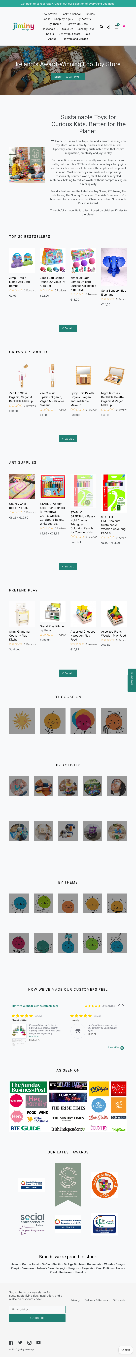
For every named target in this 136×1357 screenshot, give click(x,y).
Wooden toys (19, 803)
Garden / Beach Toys (117, 852)
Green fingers (93, 960)
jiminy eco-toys (26, 1349)
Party (83, 737)
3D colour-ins (92, 850)
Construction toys (68, 805)
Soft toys (68, 847)
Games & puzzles (19, 852)
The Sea (68, 960)
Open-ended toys (92, 922)
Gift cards (119, 1300)
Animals (68, 920)
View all (68, 328)
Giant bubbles (92, 805)
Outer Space (43, 960)
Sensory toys (19, 920)
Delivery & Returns (96, 1300)
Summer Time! (22, 740)
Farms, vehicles (19, 962)
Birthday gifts (114, 740)
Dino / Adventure (43, 922)
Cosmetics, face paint (117, 808)
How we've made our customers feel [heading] (35, 1005)
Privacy (75, 1300)
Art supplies (43, 805)
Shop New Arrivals (67, 76)
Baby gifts (53, 737)
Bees (117, 917)
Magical (117, 960)
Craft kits (43, 847)
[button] (119, 1005)
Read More (93, 1036)
